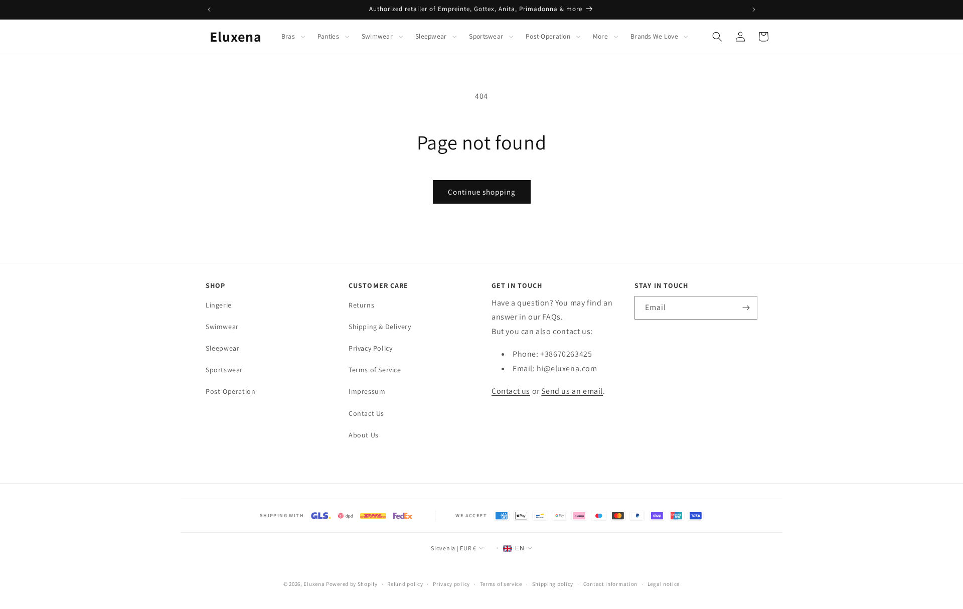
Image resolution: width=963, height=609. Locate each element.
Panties (328, 36)
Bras (288, 36)
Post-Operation (548, 36)
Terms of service (501, 583)
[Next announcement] (754, 9)
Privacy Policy (370, 348)
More (600, 36)
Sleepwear (430, 36)
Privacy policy (451, 583)
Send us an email (572, 391)
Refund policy (405, 583)
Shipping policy (553, 583)
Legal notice (664, 583)
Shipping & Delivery (380, 326)
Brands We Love (654, 36)
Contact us (511, 391)
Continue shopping (482, 192)
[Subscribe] (746, 308)
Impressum (367, 391)
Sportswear (486, 36)
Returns (361, 305)
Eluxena (314, 583)
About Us (364, 434)
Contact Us (366, 413)
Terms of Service (375, 370)
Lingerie (219, 305)
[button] (294, 36)
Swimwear (377, 36)
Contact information (610, 583)
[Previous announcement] (209, 9)
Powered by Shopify (352, 583)
